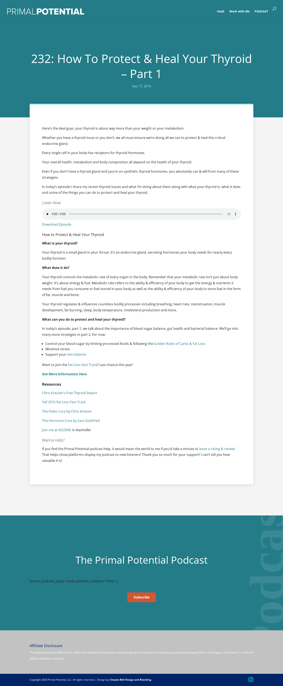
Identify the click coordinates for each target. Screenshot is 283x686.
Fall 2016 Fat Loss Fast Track (64, 402)
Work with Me (239, 11)
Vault (220, 11)
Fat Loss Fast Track (82, 364)
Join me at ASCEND (56, 430)
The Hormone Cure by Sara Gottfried (71, 420)
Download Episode (56, 224)
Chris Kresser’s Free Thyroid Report (69, 393)
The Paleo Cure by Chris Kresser (67, 411)
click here (58, 658)
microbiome (76, 354)
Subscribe (142, 597)
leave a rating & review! (217, 449)
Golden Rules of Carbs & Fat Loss (179, 343)
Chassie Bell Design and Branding (130, 679)
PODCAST (261, 11)
